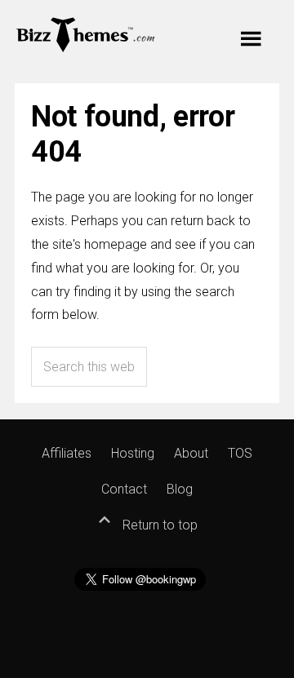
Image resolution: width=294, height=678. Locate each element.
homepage (115, 244)
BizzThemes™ (86, 33)
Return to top (158, 525)
